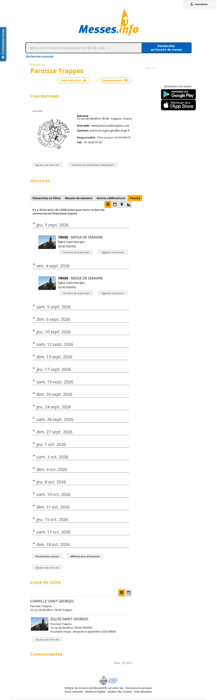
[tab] (47, 198)
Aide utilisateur (143, 691)
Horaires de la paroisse (76, 252)
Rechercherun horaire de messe (166, 48)
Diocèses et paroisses (139, 688)
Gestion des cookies (120, 691)
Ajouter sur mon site (47, 164)
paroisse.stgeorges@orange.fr (110, 130)
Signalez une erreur (113, 252)
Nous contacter (74, 691)
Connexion (201, 4)
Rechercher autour (47, 556)
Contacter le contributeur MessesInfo (92, 164)
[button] (107, 204)
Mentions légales (95, 691)
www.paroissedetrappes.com (110, 125)
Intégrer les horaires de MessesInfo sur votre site (94, 688)
